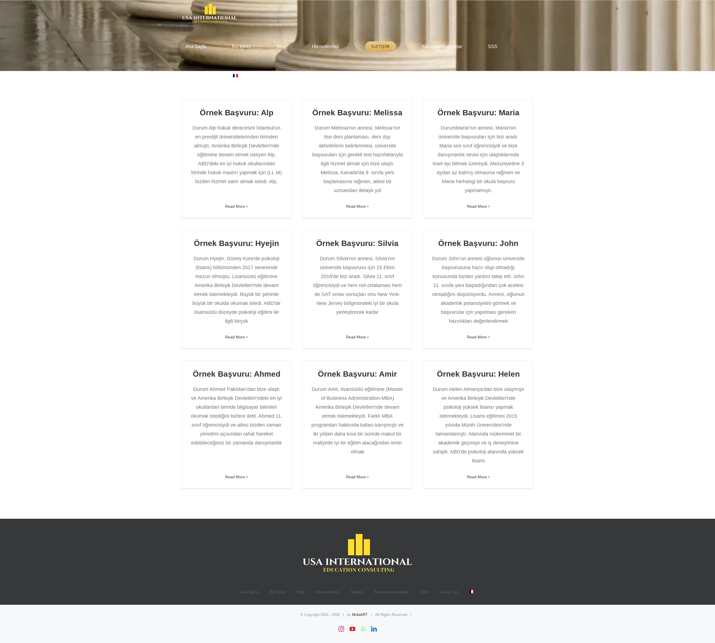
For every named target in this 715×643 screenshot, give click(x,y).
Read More (235, 206)
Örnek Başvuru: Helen (478, 374)
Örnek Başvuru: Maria (478, 112)
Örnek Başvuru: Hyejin (236, 243)
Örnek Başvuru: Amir (357, 374)
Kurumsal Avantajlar (391, 592)
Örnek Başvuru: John (478, 243)
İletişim (357, 592)
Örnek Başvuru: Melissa (357, 112)
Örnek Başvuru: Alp (236, 112)
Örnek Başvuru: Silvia (357, 243)
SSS (424, 592)
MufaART (360, 615)
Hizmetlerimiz (328, 592)
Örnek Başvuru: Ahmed (236, 374)
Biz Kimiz (278, 592)
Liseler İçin (448, 592)
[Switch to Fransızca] (235, 75)
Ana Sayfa (249, 592)
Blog (301, 592)
